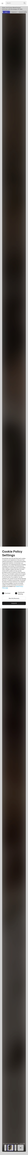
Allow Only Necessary (14, 598)
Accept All (14, 603)
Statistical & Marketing (21, 593)
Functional (7, 593)
